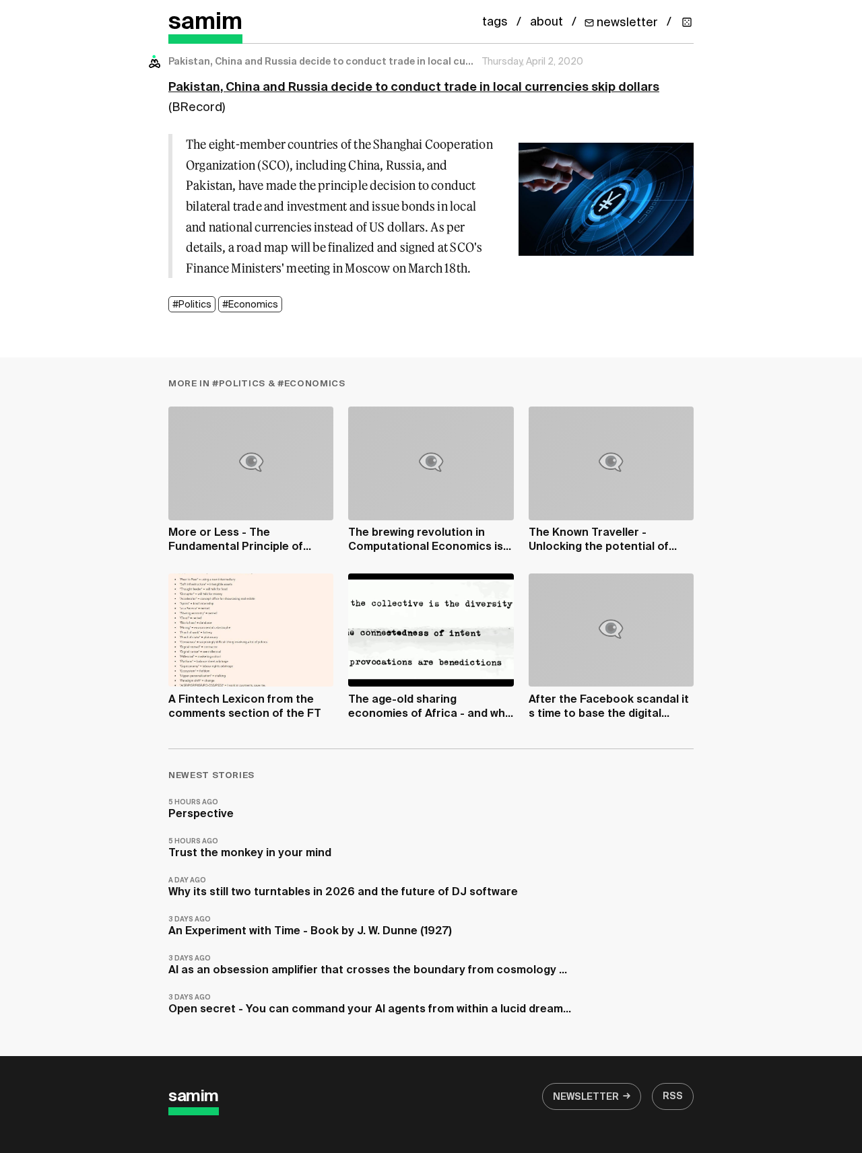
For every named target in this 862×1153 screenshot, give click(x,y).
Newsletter (586, 1097)
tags (495, 22)
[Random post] (687, 22)
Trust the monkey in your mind (249, 848)
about (546, 22)
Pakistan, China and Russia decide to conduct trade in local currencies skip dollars (413, 87)
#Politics (191, 305)
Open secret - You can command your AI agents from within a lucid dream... (369, 1004)
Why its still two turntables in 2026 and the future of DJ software (343, 887)
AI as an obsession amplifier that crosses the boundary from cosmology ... (367, 965)
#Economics (250, 305)
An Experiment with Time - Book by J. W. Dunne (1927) (310, 926)
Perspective (201, 809)
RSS (673, 1096)
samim (205, 22)
